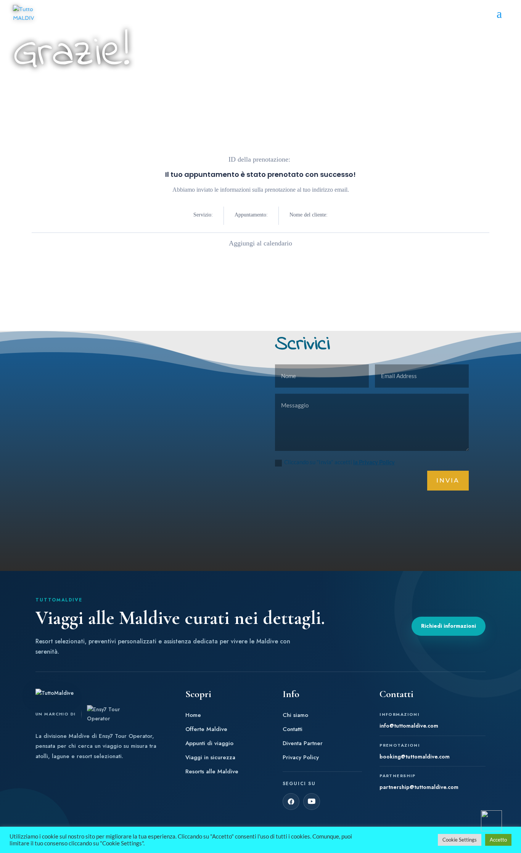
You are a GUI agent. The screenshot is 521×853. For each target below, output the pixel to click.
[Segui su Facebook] (107, 511)
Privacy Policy (162, 440)
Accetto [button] (498, 840)
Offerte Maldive (206, 729)
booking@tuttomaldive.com (414, 756)
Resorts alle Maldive (211, 772)
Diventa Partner (303, 743)
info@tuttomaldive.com (408, 726)
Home (193, 715)
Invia (448, 480)
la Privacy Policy (374, 462)
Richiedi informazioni (448, 626)
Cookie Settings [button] (459, 840)
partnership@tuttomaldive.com (418, 787)
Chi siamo (295, 715)
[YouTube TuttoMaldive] (311, 801)
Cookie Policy (162, 449)
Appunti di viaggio (209, 743)
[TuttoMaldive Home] (66, 693)
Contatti (292, 729)
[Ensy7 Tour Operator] (107, 714)
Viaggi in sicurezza (210, 758)
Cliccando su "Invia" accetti (339, 462)
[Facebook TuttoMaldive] (291, 801)
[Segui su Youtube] (140, 511)
